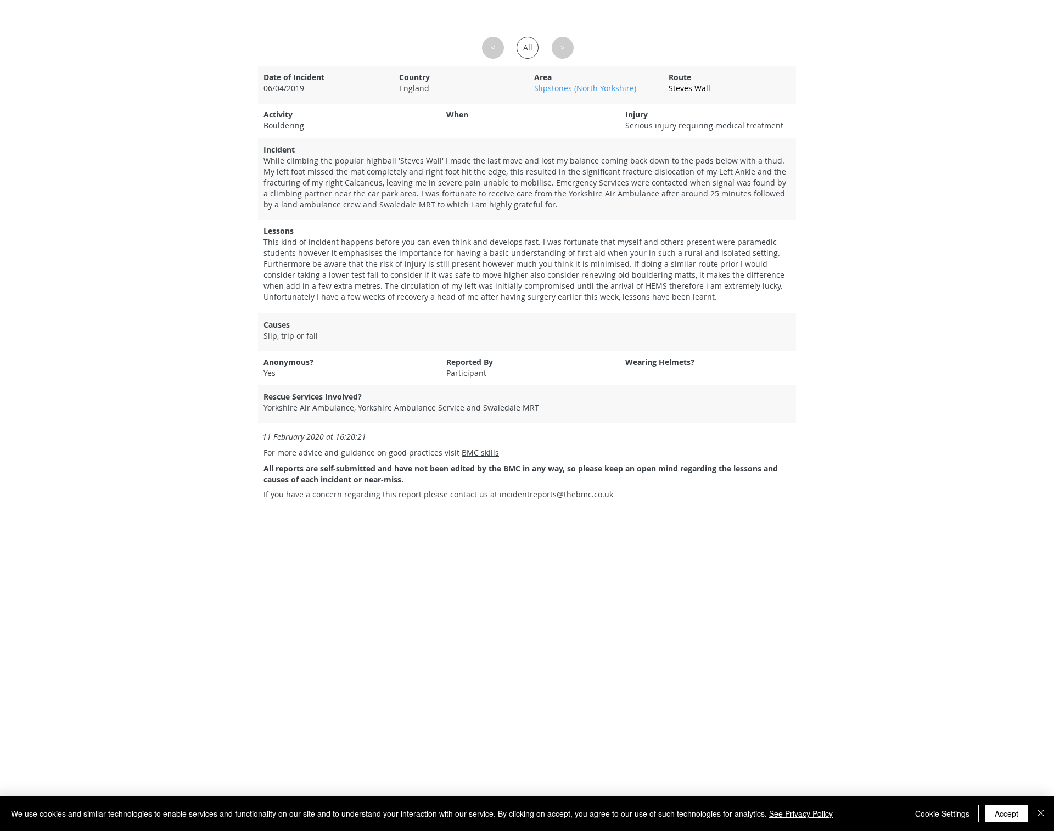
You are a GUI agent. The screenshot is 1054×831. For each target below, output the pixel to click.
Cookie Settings (942, 813)
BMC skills (480, 452)
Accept (1006, 813)
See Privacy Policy (801, 813)
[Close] (1040, 813)
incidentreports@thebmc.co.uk (556, 494)
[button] (729, 88)
